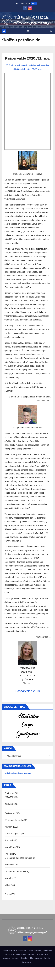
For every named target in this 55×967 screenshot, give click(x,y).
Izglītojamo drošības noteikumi (22, 954)
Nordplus (9, 878)
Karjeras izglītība (12, 834)
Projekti (8, 854)
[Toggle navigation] (28, 31)
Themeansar (47, 951)
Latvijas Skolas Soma (15, 871)
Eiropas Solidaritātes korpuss (18, 858)
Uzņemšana (26, 962)
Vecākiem (15, 958)
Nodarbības (10, 847)
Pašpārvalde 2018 (27, 691)
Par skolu (24, 958)
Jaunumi (9, 827)
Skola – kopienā (42, 954)
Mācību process (36, 958)
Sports (8, 894)
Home (7, 954)
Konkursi (9, 840)
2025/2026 (10, 804)
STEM (7, 885)
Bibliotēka (9, 793)
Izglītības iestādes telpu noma (18, 773)
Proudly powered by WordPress (15, 951)
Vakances (6, 958)
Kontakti (47, 958)
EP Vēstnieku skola (14, 820)
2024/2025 (10, 797)
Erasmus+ (9, 865)
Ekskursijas (10, 813)
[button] (51, 31)
